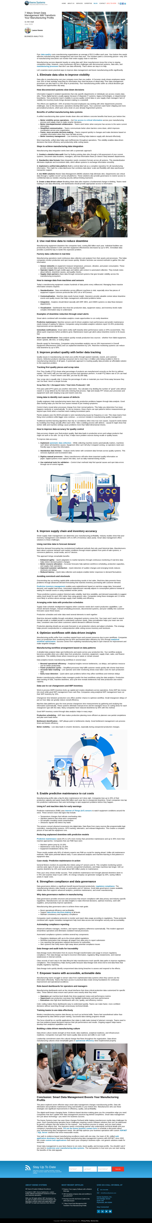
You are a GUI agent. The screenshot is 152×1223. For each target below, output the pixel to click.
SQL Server (43, 1132)
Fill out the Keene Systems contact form (80, 1128)
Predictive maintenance (47, 839)
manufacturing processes (47, 66)
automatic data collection (60, 443)
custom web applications (55, 1140)
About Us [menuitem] (71, 3)
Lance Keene (37, 30)
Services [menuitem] (79, 3)
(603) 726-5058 (111, 3)
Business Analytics (34, 36)
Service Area (94, 1221)
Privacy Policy (85, 1221)
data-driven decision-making (59, 912)
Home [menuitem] (64, 3)
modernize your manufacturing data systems (65, 1148)
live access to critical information (88, 120)
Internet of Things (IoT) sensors (78, 811)
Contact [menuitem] (102, 3)
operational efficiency (85, 1041)
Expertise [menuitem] (88, 3)
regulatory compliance (105, 886)
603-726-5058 (104, 1189)
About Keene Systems (36, 1185)
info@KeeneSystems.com (108, 1193)
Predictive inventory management (51, 586)
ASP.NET (123, 1130)
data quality (46, 54)
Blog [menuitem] (96, 3)
